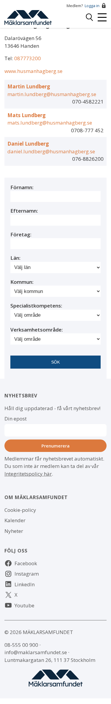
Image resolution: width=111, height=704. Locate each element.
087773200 (27, 58)
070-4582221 (88, 101)
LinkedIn (25, 584)
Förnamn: (21, 187)
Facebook (26, 563)
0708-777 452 (87, 130)
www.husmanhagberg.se (33, 71)
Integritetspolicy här (28, 473)
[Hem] (28, 16)
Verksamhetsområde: (36, 329)
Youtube (24, 605)
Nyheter (13, 531)
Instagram (27, 573)
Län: (15, 257)
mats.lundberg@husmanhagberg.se (49, 122)
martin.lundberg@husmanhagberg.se (51, 94)
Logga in (92, 5)
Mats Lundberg (26, 115)
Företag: (20, 234)
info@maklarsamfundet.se (35, 652)
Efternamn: (24, 210)
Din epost (15, 418)
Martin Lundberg (28, 86)
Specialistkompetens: (36, 305)
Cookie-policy (20, 510)
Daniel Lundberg (28, 143)
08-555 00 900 (21, 644)
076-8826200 (88, 158)
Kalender (14, 520)
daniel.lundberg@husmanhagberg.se (51, 151)
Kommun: (21, 281)
